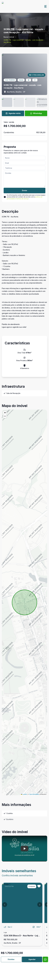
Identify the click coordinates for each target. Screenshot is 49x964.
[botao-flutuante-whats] (45, 959)
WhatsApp (37, 113)
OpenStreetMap (34, 794)
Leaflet (24, 794)
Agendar (32, 959)
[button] (5, 412)
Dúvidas (11, 959)
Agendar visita (15, 113)
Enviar (24, 190)
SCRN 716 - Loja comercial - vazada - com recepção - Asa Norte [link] (24, 41)
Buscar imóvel (9, 37)
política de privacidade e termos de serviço (24, 198)
